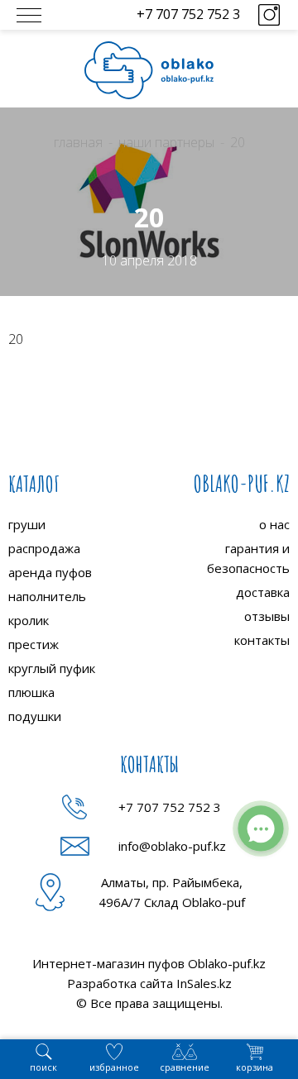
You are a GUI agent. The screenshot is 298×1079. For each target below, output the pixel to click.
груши (27, 524)
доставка (263, 592)
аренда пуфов (50, 572)
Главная (78, 142)
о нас (274, 524)
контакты (262, 640)
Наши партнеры (166, 142)
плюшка (31, 692)
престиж (33, 644)
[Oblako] (149, 70)
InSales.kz (204, 983)
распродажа (44, 548)
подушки (34, 716)
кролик (28, 620)
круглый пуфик (51, 668)
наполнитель (47, 596)
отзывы (267, 616)
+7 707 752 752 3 (188, 14)
